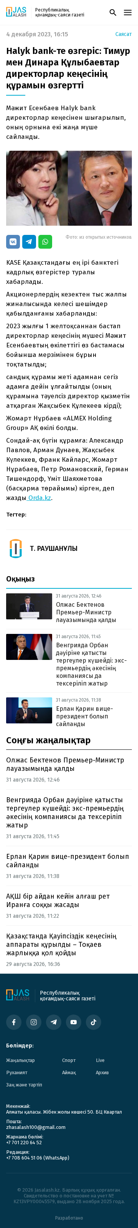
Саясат (123, 34)
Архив (102, 1072)
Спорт (69, 1060)
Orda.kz (38, 498)
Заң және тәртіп (24, 1085)
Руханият (16, 1072)
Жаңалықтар (20, 1060)
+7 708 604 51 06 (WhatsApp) (37, 1158)
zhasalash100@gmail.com (36, 1127)
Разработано (69, 1218)
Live (100, 1060)
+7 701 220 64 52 (24, 1142)
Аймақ (69, 1072)
